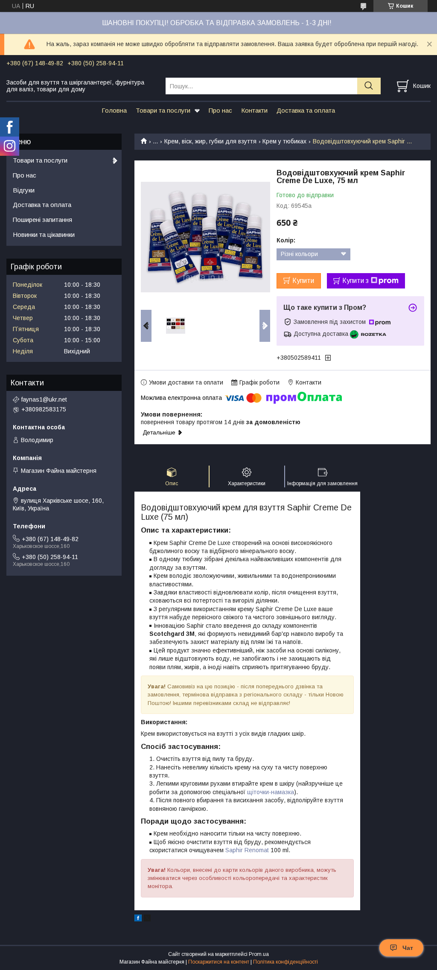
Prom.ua (259, 954)
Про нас (220, 110)
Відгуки (24, 190)
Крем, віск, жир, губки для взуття (210, 141)
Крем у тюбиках (284, 141)
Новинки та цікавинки (44, 234)
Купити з (355, 280)
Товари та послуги (163, 110)
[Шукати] (369, 86)
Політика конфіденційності (285, 962)
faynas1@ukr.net (44, 399)
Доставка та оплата (306, 110)
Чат (407, 947)
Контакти (254, 110)
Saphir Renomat (247, 850)
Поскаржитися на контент (218, 962)
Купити (303, 280)
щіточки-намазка (270, 792)
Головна (114, 110)
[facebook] (138, 919)
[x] (147, 919)
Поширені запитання (42, 219)
